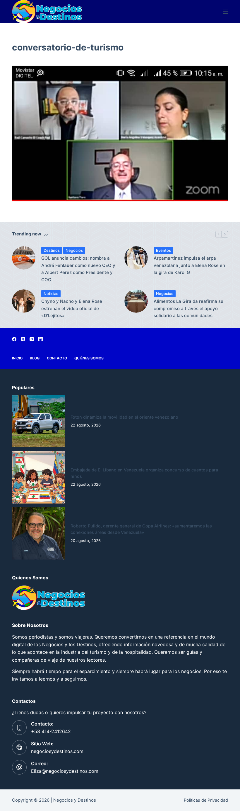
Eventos (163, 250)
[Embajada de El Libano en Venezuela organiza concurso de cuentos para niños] (38, 477)
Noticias (51, 293)
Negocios (74, 250)
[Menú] (225, 11)
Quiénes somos (89, 358)
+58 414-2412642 (51, 731)
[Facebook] (14, 339)
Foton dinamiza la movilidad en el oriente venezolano (124, 417)
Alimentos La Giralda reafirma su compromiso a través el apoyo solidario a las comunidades (188, 308)
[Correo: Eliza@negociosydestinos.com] (19, 767)
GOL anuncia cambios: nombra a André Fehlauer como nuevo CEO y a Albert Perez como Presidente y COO (78, 268)
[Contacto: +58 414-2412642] (19, 727)
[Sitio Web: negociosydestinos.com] (19, 747)
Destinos (52, 250)
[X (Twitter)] (23, 339)
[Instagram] (32, 339)
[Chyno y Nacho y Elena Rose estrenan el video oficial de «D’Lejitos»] (23, 301)
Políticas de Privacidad (206, 800)
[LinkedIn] (40, 339)
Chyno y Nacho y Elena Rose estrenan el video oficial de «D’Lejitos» (71, 308)
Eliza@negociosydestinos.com (64, 771)
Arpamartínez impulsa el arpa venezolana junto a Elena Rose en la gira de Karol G (189, 265)
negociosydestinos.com (57, 751)
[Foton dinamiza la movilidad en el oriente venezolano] (38, 421)
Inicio (17, 358)
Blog (35, 358)
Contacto (57, 358)
